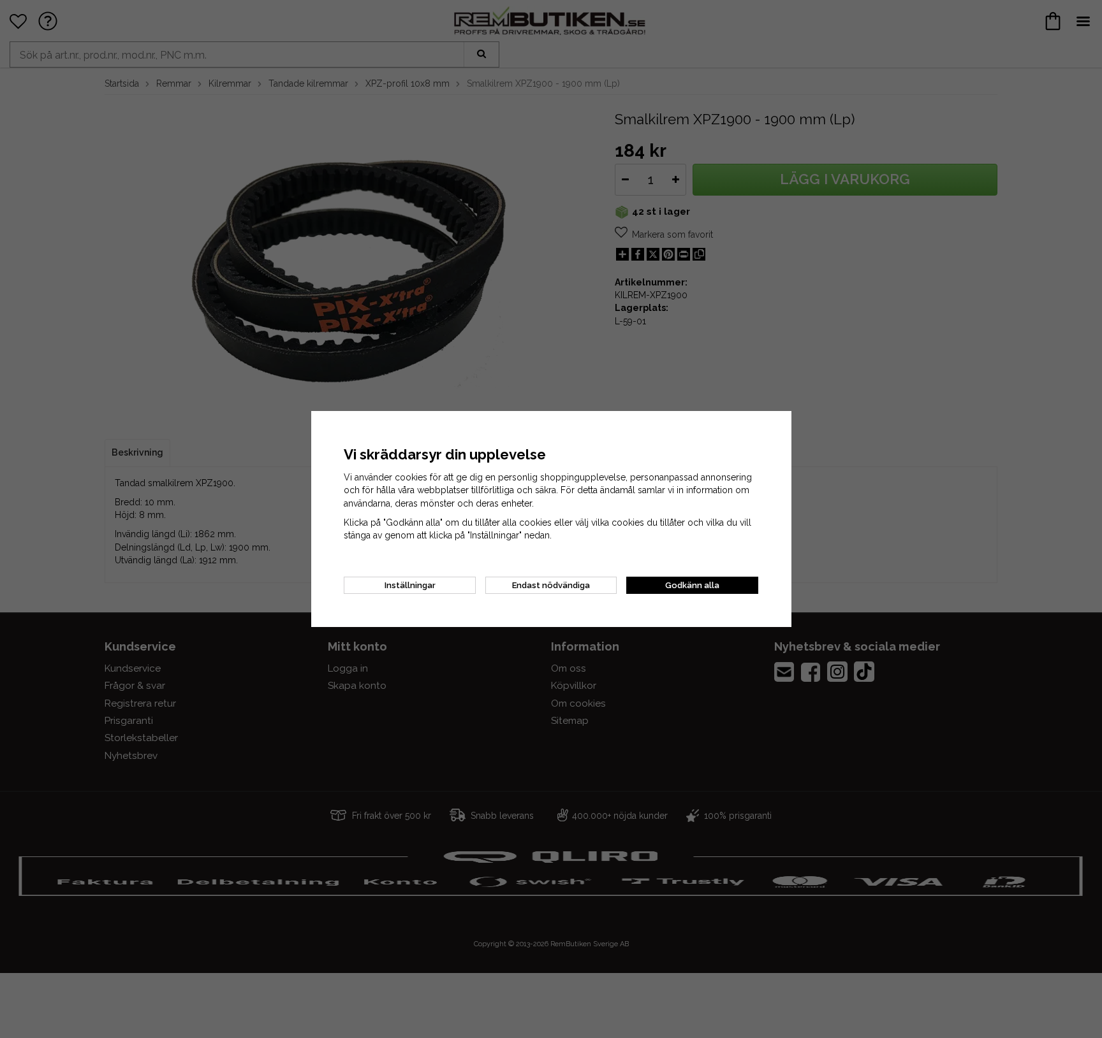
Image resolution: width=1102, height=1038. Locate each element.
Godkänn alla (692, 585)
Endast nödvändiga (551, 585)
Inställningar (410, 585)
